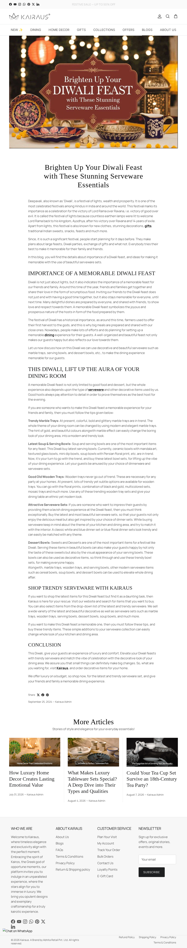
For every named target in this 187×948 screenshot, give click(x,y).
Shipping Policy (147, 937)
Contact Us (105, 863)
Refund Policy (127, 937)
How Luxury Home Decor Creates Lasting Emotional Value (31, 779)
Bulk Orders (105, 856)
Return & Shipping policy (73, 869)
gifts (148, 226)
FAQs (59, 850)
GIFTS (81, 30)
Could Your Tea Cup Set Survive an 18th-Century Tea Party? (152, 779)
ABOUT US (168, 30)
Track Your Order (108, 850)
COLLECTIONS (104, 30)
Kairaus (62, 668)
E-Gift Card (105, 876)
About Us (62, 837)
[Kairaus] (29, 16)
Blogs (60, 843)
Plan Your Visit (107, 837)
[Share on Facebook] (42, 695)
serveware (96, 389)
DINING (35, 30)
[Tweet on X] (38, 695)
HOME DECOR (59, 30)
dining (49, 335)
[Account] (159, 16)
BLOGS (147, 30)
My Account (105, 843)
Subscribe (151, 872)
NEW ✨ (17, 30)
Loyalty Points (107, 869)
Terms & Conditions (69, 856)
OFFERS (128, 30)
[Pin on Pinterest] (47, 695)
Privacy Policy (65, 863)
